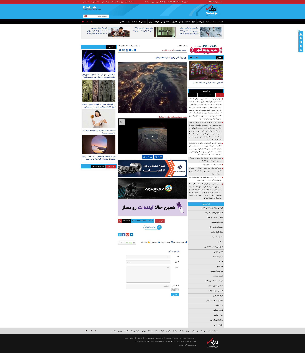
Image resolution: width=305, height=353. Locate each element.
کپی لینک (160, 220)
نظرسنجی (86, 2)
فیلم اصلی (154, 162)
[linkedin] (131, 234)
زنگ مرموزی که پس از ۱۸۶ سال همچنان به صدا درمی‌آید (143, 29)
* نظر (177, 267)
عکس (122, 21)
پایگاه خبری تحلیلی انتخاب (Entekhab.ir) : (172, 117)
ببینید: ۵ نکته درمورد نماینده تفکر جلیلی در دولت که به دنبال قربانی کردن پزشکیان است (205, 159)
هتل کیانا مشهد (217, 232)
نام (178, 256)
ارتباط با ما (183, 338)
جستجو (132, 338)
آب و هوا (114, 2)
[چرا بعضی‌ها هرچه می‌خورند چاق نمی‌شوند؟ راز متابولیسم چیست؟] (98, 118)
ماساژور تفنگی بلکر (216, 236)
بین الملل (200, 21)
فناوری (174, 21)
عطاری (220, 241)
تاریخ (193, 21)
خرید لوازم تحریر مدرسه (214, 212)
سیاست (208, 21)
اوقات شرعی (105, 2)
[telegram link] (91, 331)
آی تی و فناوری (168, 50)
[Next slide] (191, 57)
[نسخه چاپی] (120, 50)
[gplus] (127, 234)
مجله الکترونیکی (149, 338)
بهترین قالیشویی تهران (214, 300)
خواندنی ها (143, 21)
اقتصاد (187, 21)
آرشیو (126, 338)
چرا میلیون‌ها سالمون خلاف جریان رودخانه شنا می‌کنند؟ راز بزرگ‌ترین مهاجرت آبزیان (189, 31)
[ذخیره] (127, 50)
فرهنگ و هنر (165, 21)
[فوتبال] (301, 42)
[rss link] (95, 331)
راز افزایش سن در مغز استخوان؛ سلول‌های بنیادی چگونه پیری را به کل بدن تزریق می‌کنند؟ (98, 76)
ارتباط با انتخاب (129, 2)
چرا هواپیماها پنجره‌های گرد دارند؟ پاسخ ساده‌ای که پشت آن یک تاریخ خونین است (98, 157)
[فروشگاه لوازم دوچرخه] (152, 188)
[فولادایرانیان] (152, 168)
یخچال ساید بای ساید (215, 217)
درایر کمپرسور (218, 256)
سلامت (134, 21)
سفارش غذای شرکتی (215, 285)
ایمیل (177, 262)
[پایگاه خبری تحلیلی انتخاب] (213, 11)
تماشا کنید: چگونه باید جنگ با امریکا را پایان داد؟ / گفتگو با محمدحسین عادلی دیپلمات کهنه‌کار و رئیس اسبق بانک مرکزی (205, 171)
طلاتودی (220, 266)
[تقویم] (301, 46)
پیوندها (121, 2)
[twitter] (83, 21)
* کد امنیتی (175, 285)
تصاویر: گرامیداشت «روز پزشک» (211, 164)
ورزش (151, 21)
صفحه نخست (218, 21)
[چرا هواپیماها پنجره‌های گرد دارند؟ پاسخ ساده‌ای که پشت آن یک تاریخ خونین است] (98, 144)
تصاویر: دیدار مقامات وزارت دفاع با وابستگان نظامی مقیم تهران (209, 83)
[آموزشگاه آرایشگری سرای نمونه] (152, 207)
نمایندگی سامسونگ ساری (213, 246)
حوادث (157, 21)
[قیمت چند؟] (301, 38)
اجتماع (181, 21)
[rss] (91, 21)
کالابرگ (220, 261)
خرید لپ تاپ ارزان (216, 227)
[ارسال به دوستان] (123, 50)
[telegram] (87, 21)
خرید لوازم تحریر (217, 222)
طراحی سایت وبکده (215, 290)
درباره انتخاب (192, 338)
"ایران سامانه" (183, 345)
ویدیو (128, 21)
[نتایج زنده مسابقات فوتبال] (301, 50)
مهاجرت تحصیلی (217, 271)
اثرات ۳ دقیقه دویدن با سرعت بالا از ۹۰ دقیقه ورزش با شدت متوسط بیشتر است (97, 31)
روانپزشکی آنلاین (216, 320)
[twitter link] (86, 331)
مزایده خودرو (218, 295)
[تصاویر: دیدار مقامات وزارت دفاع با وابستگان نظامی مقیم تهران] (206, 70)
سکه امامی (219, 305)
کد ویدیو (146, 156)
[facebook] (123, 234)
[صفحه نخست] (301, 34)
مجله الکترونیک (95, 2)
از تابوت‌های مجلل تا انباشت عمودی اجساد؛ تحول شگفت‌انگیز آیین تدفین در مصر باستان (205, 179)
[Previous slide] (197, 57)
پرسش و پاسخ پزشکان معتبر (212, 207)
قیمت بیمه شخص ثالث (214, 280)
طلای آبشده (218, 315)
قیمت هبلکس (218, 276)
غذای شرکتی (218, 251)
